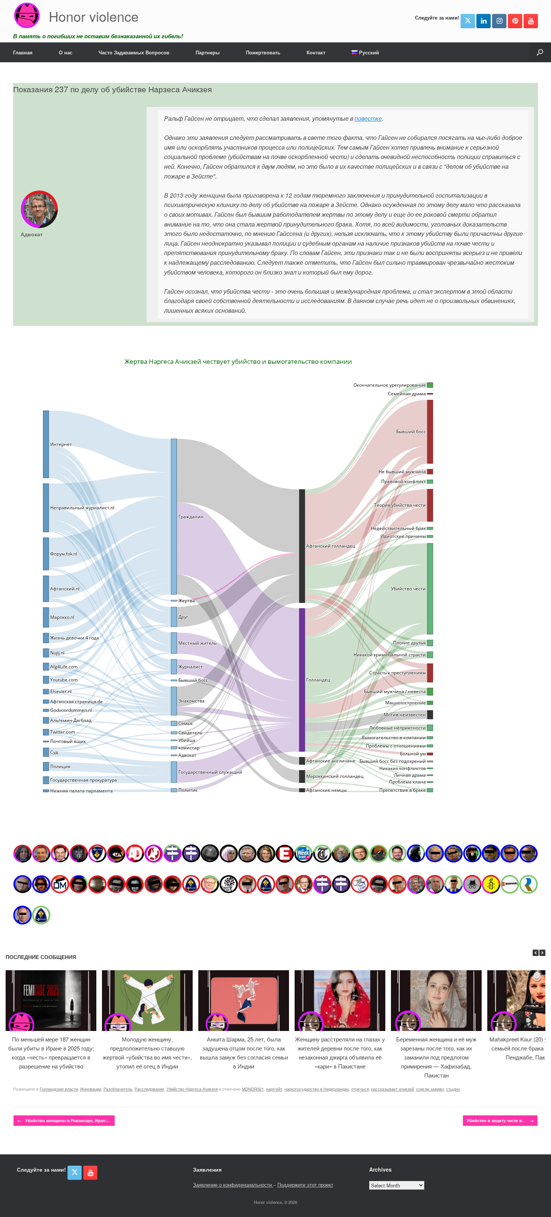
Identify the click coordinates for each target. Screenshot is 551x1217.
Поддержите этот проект (305, 1184)
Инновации (90, 1089)
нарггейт (274, 1089)
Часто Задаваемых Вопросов (134, 52)
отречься (360, 1089)
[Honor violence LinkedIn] (483, 21)
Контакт (316, 52)
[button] (540, 52)
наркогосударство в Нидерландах (316, 1089)
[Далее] (542, 953)
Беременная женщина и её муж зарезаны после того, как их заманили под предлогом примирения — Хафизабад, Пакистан (436, 1057)
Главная (23, 52)
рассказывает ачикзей (392, 1089)
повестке (368, 118)
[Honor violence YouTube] (531, 21)
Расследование (149, 1089)
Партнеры (208, 52)
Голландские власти (59, 1089)
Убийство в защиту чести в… (500, 1120)
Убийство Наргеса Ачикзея (192, 1089)
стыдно (453, 1089)
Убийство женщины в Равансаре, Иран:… (64, 1120)
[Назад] (536, 953)
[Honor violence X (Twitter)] (468, 21)
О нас (65, 52)
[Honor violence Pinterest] (515, 21)
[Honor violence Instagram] (499, 21)
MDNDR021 (253, 1089)
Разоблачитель (117, 1089)
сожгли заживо (430, 1089)
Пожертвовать (263, 52)
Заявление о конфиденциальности (233, 1184)
